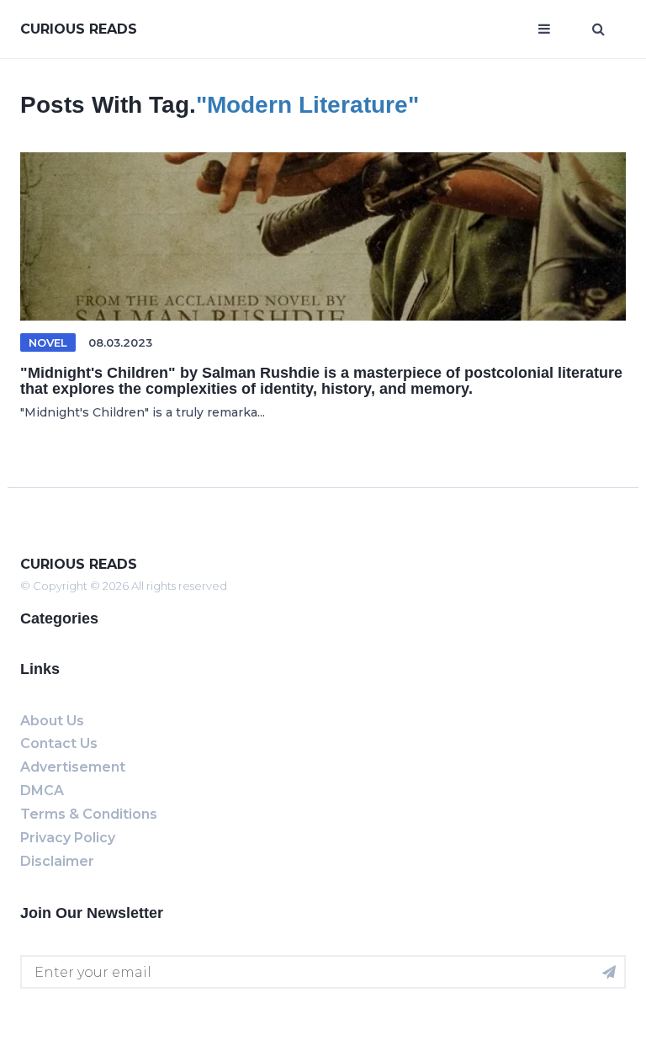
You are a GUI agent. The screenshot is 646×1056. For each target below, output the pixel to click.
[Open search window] (598, 29)
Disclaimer (57, 861)
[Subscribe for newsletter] (609, 972)
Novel (48, 342)
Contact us (59, 743)
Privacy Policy (67, 838)
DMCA (42, 791)
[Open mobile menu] (544, 29)
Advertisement (72, 767)
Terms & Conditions (88, 814)
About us (52, 721)
